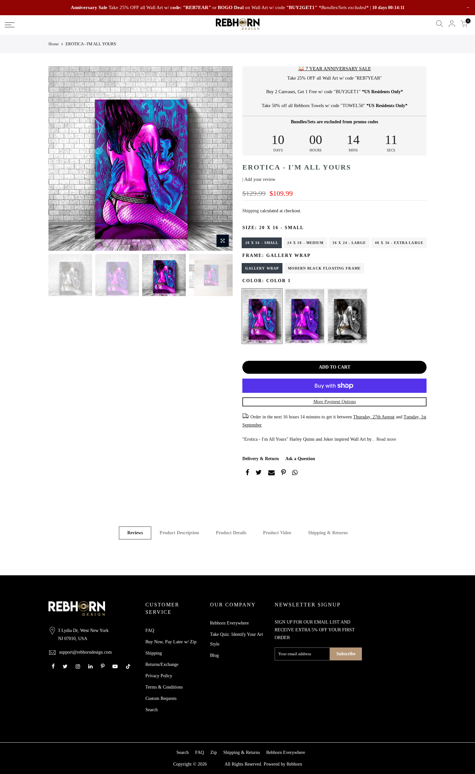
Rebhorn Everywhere (229, 623)
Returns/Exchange (161, 664)
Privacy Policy (158, 675)
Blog (214, 655)
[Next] (221, 158)
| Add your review (258, 179)
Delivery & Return (260, 458)
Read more (385, 439)
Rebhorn (294, 764)
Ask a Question (300, 458)
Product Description (179, 532)
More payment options (334, 401)
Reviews (135, 532)
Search (151, 709)
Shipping (250, 210)
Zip (213, 752)
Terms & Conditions (164, 687)
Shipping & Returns (328, 532)
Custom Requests (160, 698)
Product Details (231, 532)
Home (53, 43)
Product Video (277, 532)
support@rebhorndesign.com (85, 652)
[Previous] (59, 158)
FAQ (149, 630)
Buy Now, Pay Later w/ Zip (170, 641)
